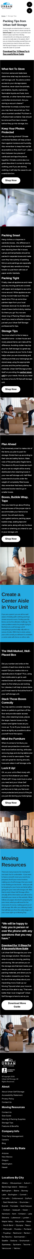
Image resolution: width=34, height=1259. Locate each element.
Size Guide (6, 1116)
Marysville (19, 1221)
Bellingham (6, 1191)
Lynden (26, 1218)
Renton (27, 1233)
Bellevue (23, 1187)
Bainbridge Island (9, 1187)
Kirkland (22, 1214)
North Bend (8, 1225)
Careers (5, 1140)
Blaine (16, 1191)
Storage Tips (7, 1123)
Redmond (17, 1233)
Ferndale (14, 1206)
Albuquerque (15, 1183)
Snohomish (24, 1241)
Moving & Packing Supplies (13, 1119)
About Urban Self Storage (13, 1092)
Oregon (5, 1160)
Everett (5, 1206)
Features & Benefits (10, 1126)
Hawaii (4, 1167)
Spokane (17, 1244)
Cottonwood (17, 1198)
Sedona (13, 1241)
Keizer (25, 1210)
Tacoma (26, 1244)
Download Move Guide (17, 1005)
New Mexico (7, 1157)
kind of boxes (7, 32)
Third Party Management (12, 1136)
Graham (6, 1210)
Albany (5, 1183)
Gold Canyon (26, 1206)
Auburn (27, 1183)
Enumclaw (24, 1202)
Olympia (19, 1225)
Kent (14, 1214)
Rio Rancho (7, 1237)
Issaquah (16, 1210)
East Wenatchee (10, 1202)
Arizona (5, 1153)
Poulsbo (17, 1229)
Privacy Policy (8, 1099)
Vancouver (6, 1248)
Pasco (28, 1225)
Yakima (17, 1248)
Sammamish (19, 1237)
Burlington (12, 1195)
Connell (23, 1195)
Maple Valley (7, 1221)
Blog (4, 1143)
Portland (27, 1229)
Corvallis (6, 1198)
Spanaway (6, 1244)
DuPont (28, 1198)
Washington (7, 1164)
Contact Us (7, 1102)
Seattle (5, 1241)
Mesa (28, 1221)
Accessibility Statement (12, 1095)
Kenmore (6, 1214)
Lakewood (15, 1218)
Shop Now (11, 180)
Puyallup (7, 1233)
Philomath (7, 1229)
